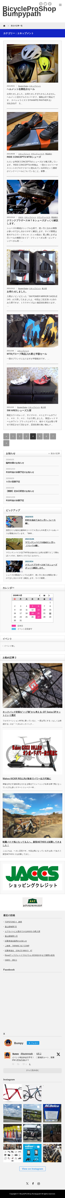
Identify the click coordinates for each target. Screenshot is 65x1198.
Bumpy (15, 1054)
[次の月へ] (50, 595)
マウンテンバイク (37, 154)
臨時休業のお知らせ (15, 463)
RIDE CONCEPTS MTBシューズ (24, 157)
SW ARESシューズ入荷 (19, 410)
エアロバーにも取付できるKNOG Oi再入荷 (22, 931)
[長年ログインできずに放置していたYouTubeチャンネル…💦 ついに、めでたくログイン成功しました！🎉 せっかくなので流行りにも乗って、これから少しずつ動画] (52, 1132)
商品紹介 (48, 154)
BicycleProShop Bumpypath (29, 11)
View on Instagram (32, 1168)
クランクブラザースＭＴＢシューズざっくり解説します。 (32, 222)
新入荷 (44, 288)
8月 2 (38, 1054)
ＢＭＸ (20, 217)
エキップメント (35, 86)
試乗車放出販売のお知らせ (16, 941)
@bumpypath (27, 1054)
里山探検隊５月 (11, 936)
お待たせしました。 (17, 291)
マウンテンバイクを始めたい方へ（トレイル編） (40, 544)
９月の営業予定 (13, 481)
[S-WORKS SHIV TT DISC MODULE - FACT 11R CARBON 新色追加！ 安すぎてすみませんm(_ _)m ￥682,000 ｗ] (12, 1092)
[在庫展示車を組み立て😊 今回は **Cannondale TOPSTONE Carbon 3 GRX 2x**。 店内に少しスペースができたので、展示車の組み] (52, 1152)
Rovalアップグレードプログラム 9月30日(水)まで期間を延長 (30, 955)
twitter (45, 4)
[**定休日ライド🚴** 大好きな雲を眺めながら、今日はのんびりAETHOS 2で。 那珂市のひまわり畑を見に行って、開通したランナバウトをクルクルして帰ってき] (32, 1112)
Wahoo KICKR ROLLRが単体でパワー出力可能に (27, 778)
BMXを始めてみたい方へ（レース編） (40, 521)
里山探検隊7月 (11, 927)
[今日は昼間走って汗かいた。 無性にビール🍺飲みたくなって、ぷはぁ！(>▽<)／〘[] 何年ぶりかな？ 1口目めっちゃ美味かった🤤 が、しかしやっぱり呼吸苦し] (52, 1092)
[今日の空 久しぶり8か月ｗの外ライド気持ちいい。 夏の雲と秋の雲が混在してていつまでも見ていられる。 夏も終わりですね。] (12, 1112)
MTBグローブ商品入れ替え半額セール (27, 354)
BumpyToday (23, 86)
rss (41, 4)
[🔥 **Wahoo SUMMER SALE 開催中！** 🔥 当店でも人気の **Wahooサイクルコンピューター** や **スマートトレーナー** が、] (32, 1152)
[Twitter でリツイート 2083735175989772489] (19, 1064)
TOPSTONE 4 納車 (13, 922)
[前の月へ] (39, 595)
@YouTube (20, 1060)
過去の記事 (55, 453)
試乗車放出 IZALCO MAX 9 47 (18, 951)
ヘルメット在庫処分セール (21, 89)
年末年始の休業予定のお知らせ (20, 472)
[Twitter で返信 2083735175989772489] (13, 1064)
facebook (50, 4)
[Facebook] (32, 1183)
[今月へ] (44, 595)
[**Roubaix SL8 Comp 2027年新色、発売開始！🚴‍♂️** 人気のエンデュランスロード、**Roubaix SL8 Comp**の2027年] (32, 1092)
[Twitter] (26, 1183)
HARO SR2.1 (11, 960)
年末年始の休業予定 (15, 500)
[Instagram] (38, 1183)
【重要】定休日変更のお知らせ (20, 491)
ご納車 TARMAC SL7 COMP (17, 946)
